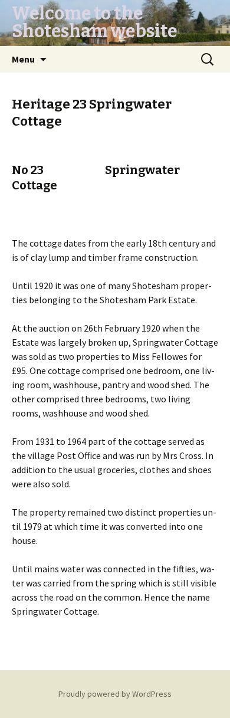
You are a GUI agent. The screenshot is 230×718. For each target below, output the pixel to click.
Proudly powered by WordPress (115, 694)
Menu (23, 59)
